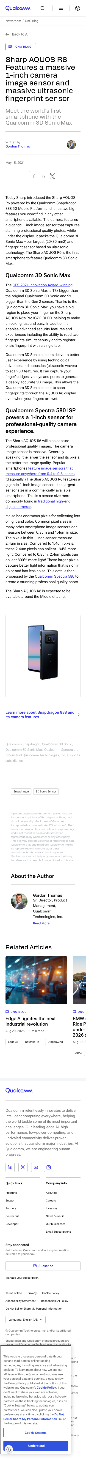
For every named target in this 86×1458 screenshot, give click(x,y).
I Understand (36, 1445)
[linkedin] (43, 176)
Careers (51, 1200)
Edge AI (13, 1041)
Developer (12, 1224)
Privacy (32, 1293)
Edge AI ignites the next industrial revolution (31, 1021)
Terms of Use (14, 1293)
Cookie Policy (50, 1293)
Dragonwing (55, 1041)
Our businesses (55, 1224)
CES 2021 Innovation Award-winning (42, 285)
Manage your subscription (22, 1277)
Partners (11, 1208)
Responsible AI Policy (54, 1300)
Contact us (12, 1216)
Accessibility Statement (21, 1300)
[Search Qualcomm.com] (44, 8)
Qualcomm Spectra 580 (54, 576)
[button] (34, 1308)
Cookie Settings (36, 1432)
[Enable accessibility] (9, 1449)
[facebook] (34, 176)
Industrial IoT (33, 1041)
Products (11, 1192)
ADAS (78, 1052)
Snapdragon (21, 791)
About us (51, 1192)
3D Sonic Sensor (46, 791)
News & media (55, 1216)
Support (10, 1200)
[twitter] (52, 176)
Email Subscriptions (58, 1231)
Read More (41, 923)
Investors (51, 1208)
